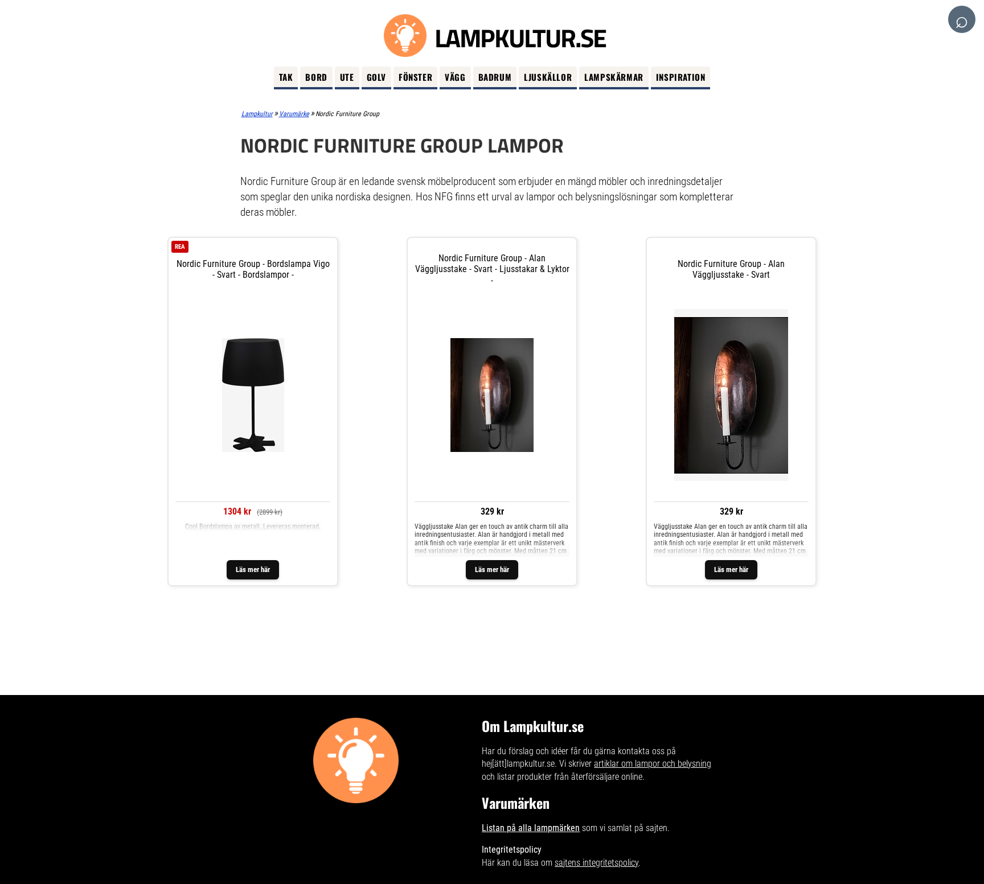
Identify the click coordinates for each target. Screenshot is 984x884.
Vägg (455, 77)
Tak (286, 77)
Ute (347, 77)
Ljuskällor (548, 77)
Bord (316, 77)
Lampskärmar (613, 77)
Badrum (495, 77)
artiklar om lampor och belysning (652, 763)
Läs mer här (253, 569)
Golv (376, 77)
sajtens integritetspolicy (596, 862)
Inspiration (681, 77)
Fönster (415, 77)
